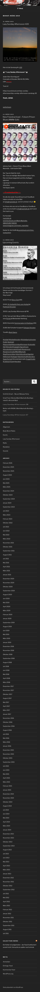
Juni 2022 (6, 531)
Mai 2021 (6, 563)
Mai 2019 (6, 634)
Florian (8, 318)
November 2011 (8, 917)
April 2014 (6, 822)
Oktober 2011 (7, 921)
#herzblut (17, 361)
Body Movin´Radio (9, 431)
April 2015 (6, 778)
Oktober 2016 (7, 722)
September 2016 (9, 726)
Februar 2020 (7, 614)
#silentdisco (20, 354)
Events (5, 435)
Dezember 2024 (8, 491)
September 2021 (8, 551)
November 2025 (8, 471)
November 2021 (8, 543)
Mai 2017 (6, 702)
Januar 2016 (7, 746)
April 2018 (6, 678)
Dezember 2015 (8, 750)
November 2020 (8, 583)
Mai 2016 (6, 738)
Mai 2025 (6, 483)
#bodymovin (26, 349)
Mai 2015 (6, 774)
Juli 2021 (6, 559)
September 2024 (9, 499)
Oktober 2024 (8, 495)
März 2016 (6, 742)
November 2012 (8, 882)
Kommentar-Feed (9, 970)
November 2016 (8, 718)
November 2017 (8, 690)
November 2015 (8, 754)
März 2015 (6, 782)
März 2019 (6, 638)
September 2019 (9, 622)
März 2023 (6, 515)
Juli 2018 (6, 666)
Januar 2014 (7, 830)
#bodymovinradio (9, 352)
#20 (20, 67)
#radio (5, 342)
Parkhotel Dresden (9, 307)
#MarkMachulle (20, 352)
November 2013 (8, 838)
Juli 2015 (6, 766)
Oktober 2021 (7, 547)
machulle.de (12, 2)
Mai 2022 (6, 535)
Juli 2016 (6, 734)
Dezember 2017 (8, 686)
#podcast (11, 342)
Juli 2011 (6, 933)
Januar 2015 (7, 790)
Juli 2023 (6, 511)
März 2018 (6, 682)
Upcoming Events (11, 242)
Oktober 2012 (7, 886)
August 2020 (7, 594)
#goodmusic (24, 347)
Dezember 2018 (8, 646)
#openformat (7, 359)
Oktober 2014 (7, 802)
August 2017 (7, 698)
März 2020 (6, 610)
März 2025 (6, 487)
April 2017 (6, 706)
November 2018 (8, 650)
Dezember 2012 (8, 878)
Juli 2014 (6, 810)
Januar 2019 (7, 642)
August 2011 (7, 929)
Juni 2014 (6, 814)
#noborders (31, 357)
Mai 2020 (6, 602)
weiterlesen (7, 107)
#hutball (6, 339)
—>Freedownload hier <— (12, 192)
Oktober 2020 (8, 587)
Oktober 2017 (7, 694)
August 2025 (7, 475)
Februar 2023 (7, 519)
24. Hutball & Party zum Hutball (18, 304)
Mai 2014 (6, 818)
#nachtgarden (29, 354)
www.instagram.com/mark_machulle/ (15, 226)
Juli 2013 (6, 854)
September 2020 (9, 591)
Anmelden (6, 962)
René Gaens (13, 332)
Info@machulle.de (11, 202)
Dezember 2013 (8, 834)
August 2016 (7, 730)
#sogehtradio (30, 359)
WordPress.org (8, 974)
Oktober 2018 (7, 654)
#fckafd (19, 349)
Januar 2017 (7, 714)
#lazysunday (7, 344)
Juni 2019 (6, 630)
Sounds (5, 451)
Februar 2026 (7, 463)
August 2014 (7, 806)
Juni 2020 (6, 598)
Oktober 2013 (7, 842)
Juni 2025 (6, 479)
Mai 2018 (6, 674)
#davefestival (22, 357)
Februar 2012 (7, 909)
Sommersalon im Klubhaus (23, 323)
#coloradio (31, 344)
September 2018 (9, 658)
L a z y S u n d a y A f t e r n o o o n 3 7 (15, 415)
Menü (21, 8)
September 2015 (9, 762)
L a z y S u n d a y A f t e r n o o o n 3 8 (15, 404)
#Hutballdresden (14, 339)
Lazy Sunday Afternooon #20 (16, 24)
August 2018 (7, 662)
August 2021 (7, 555)
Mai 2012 (6, 897)
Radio (5, 443)
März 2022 (6, 539)
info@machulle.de (23, 209)
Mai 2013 (6, 862)
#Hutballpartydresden (28, 339)
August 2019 (7, 626)
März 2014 (6, 826)
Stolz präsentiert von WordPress (13, 987)
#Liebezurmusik (8, 361)
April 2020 (6, 606)
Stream (9, 81)
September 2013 (9, 846)
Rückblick (6, 447)
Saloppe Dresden (30, 328)
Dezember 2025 (8, 467)
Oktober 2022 (7, 523)
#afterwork (7, 357)
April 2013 (6, 866)
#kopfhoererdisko (9, 354)
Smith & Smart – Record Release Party (16, 394)
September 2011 (8, 925)
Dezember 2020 (8, 579)
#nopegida (16, 347)
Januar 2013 (7, 874)
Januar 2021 (7, 575)
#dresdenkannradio (9, 349)
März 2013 (6, 870)
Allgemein (6, 427)
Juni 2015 (6, 770)
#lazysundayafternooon (19, 344)
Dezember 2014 (8, 794)
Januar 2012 (7, 913)
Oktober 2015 (7, 758)
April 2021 (6, 567)
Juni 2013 (6, 858)
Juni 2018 (6, 670)
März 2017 (6, 710)
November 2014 (8, 798)
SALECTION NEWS (10, 941)
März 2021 (6, 571)
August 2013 (7, 850)
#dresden (9, 347)
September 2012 (8, 889)
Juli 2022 (6, 527)
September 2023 (9, 507)
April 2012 (6, 901)
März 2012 (6, 905)
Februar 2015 (7, 786)
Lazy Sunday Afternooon (11, 439)
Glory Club (15, 300)
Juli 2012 (6, 893)
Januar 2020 (7, 618)
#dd (4, 347)
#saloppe (14, 357)
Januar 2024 (7, 503)
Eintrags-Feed (8, 966)
